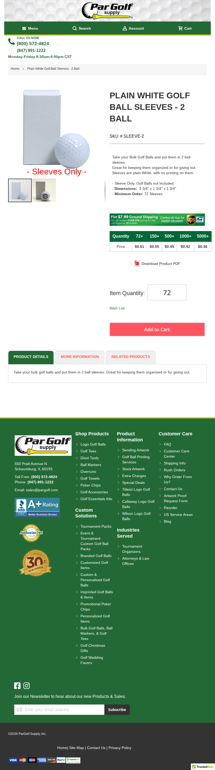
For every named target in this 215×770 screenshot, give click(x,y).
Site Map (76, 748)
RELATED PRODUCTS (130, 357)
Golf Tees (88, 451)
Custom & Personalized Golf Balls (95, 580)
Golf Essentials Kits (96, 499)
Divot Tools (89, 458)
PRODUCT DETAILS (31, 357)
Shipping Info (175, 463)
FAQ (167, 444)
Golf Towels (90, 478)
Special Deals (133, 482)
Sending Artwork (135, 450)
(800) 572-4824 (33, 43)
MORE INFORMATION (80, 357)
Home (62, 748)
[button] (44, 190)
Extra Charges (134, 476)
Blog (167, 521)
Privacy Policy (120, 748)
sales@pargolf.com (42, 490)
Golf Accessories (94, 492)
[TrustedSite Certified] (73, 759)
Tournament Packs (95, 526)
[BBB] (37, 500)
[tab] (30, 357)
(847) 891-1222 (31, 50)
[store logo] (107, 10)
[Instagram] (26, 686)
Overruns (88, 471)
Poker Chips (90, 485)
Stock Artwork (133, 469)
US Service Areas (178, 514)
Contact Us (173, 489)
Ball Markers (90, 465)
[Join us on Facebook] (18, 686)
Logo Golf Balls (93, 444)
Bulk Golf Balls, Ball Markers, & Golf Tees (96, 633)
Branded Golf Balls (95, 556)
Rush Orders (174, 470)
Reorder (171, 508)
